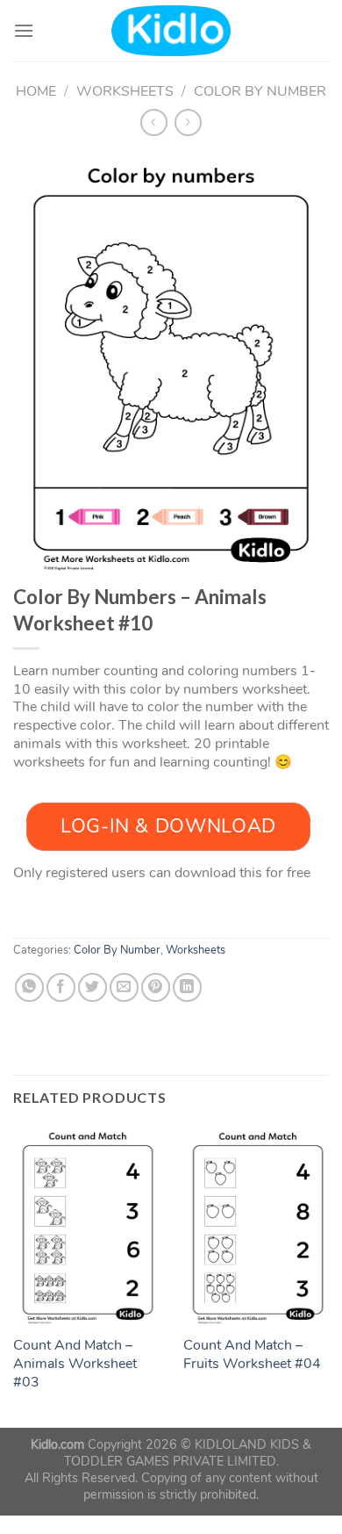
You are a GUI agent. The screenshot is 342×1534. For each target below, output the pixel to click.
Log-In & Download (168, 826)
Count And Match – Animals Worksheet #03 (75, 1363)
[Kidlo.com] (171, 31)
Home (36, 91)
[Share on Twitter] (92, 987)
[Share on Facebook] (60, 987)
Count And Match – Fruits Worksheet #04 (252, 1354)
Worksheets (125, 91)
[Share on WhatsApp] (29, 987)
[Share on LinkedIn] (187, 987)
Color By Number (260, 91)
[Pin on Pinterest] (155, 987)
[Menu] (23, 30)
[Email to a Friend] (124, 987)
